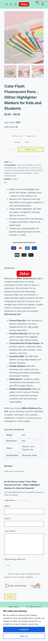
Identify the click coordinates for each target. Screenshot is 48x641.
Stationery (27, 173)
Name (7, 506)
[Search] (11, 4)
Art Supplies (23, 168)
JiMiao (15, 179)
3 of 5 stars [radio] (23, 500)
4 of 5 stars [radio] (25, 500)
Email (7, 518)
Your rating (9, 500)
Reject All (24, 636)
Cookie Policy (33, 624)
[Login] (16, 4)
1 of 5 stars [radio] (17, 500)
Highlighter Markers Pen (16, 170)
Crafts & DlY (36, 168)
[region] (24, 624)
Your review (10, 531)
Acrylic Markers (25, 165)
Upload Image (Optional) (14, 559)
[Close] (45, 609)
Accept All (24, 629)
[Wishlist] (38, 4)
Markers (16, 173)
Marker (7, 173)
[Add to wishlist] (5, 182)
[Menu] (7, 4)
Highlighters (36, 170)
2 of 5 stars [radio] (20, 500)
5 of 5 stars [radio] (28, 500)
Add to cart (31, 149)
